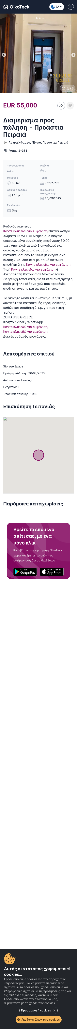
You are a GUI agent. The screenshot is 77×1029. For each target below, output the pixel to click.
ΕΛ (57, 6)
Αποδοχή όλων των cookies (41, 1019)
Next (73, 54)
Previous (4, 54)
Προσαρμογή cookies (36, 1010)
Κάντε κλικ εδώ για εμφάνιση (25, 231)
